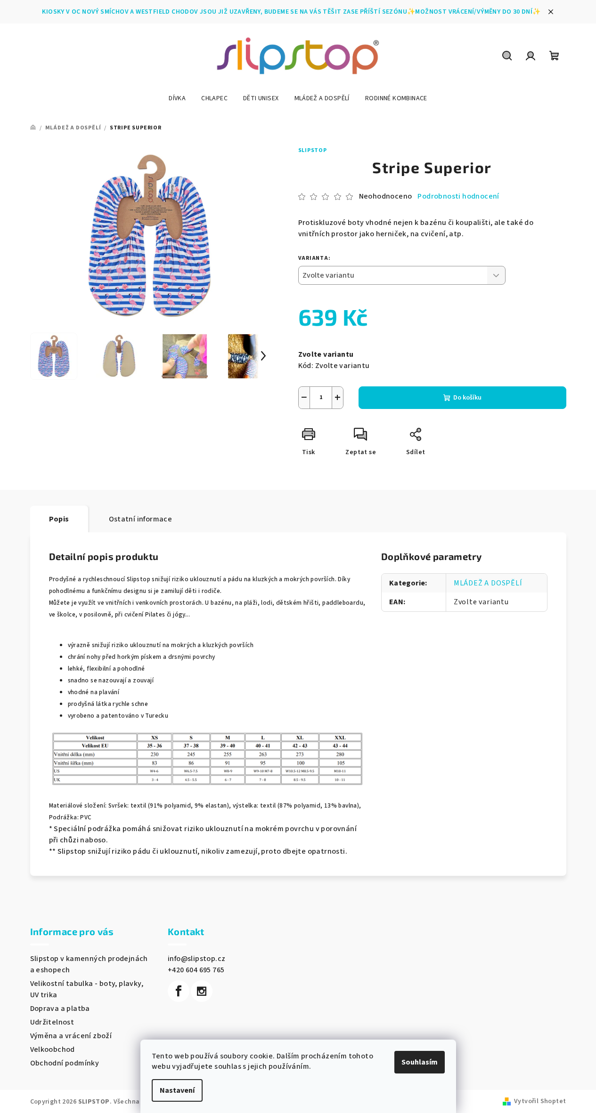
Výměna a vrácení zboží (71, 1036)
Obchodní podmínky (64, 1063)
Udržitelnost (52, 1022)
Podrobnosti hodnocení (458, 196)
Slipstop (312, 150)
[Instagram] (201, 991)
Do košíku (467, 397)
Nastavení (177, 1090)
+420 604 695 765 (196, 970)
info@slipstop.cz (196, 958)
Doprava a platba (60, 1008)
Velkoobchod (52, 1049)
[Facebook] (178, 991)
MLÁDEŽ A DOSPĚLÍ (488, 583)
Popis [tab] (59, 519)
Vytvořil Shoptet (540, 1101)
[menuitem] (177, 98)
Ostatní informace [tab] (140, 519)
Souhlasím (419, 1062)
